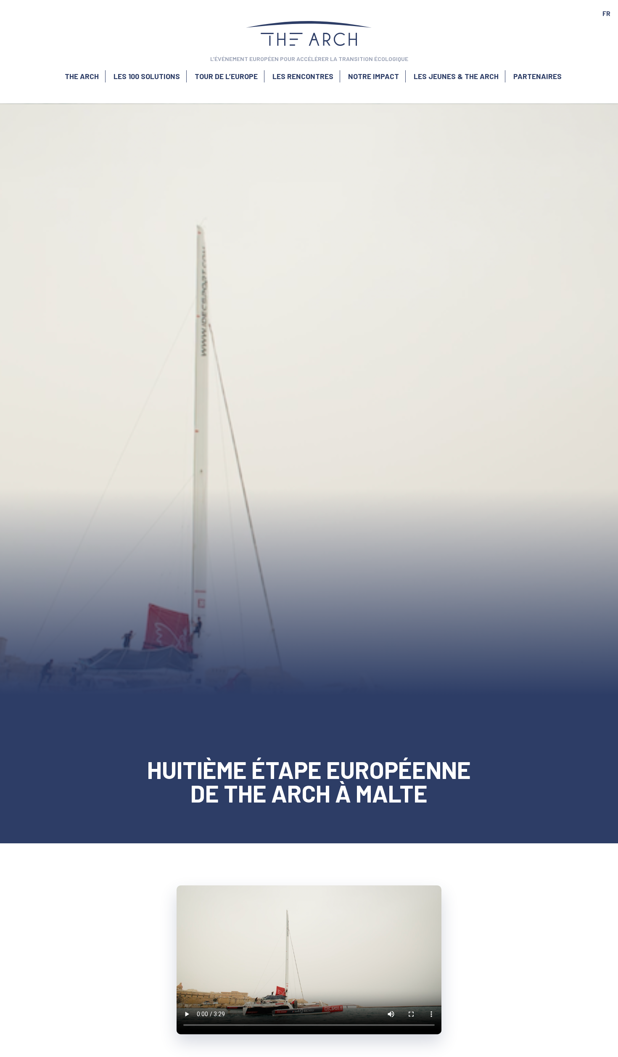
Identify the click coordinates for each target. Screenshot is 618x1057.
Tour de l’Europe (226, 76)
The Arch (82, 76)
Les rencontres (302, 76)
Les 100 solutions (147, 76)
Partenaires (537, 76)
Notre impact (373, 76)
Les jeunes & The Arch (456, 76)
